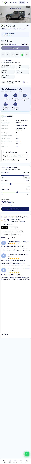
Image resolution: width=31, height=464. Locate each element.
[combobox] (22, 2)
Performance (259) (8, 231)
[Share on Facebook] (8, 54)
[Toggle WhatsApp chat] (26, 454)
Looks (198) (6, 234)
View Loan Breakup (6, 205)
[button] (3, 3)
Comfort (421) (14, 227)
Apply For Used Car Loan (14, 209)
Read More (26, 250)
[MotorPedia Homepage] (10, 3)
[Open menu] (27, 2)
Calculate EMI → (25, 44)
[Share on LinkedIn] (17, 54)
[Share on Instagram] (12, 54)
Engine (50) (19, 231)
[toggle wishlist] (27, 26)
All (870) (4, 227)
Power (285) (15, 234)
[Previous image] (1, 14)
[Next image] (29, 14)
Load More (4, 334)
